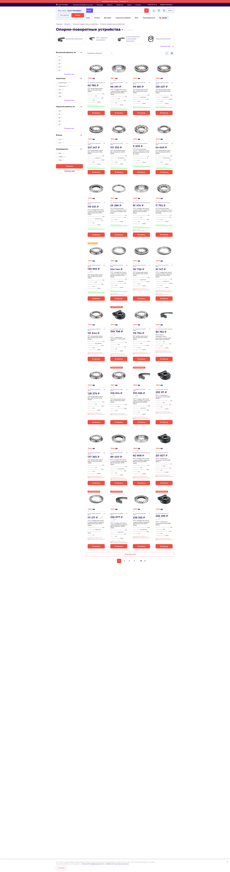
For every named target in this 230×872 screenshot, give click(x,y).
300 (60, 96)
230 (60, 93)
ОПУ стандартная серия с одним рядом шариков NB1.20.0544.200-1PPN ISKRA (118, 92)
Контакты (138, 4)
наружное (62, 86)
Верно (77, 15)
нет (60, 89)
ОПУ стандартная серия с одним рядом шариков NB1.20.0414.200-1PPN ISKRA (141, 211)
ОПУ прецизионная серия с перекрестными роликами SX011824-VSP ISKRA (118, 211)
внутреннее (63, 83)
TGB (60, 160)
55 (59, 70)
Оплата (97, 18)
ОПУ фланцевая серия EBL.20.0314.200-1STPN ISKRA (140, 91)
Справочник (119, 4)
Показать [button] (69, 166)
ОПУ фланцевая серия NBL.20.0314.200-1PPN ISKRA (95, 90)
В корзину (96, 113)
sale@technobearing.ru (166, 4)
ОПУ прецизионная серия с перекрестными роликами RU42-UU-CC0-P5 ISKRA (141, 151)
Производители (149, 18)
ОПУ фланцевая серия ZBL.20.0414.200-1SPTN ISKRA (117, 152)
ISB (60, 153)
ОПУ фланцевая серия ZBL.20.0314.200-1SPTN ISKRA (163, 152)
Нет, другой (64, 15)
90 (59, 121)
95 (59, 124)
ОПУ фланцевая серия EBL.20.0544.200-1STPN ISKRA (163, 91)
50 (59, 67)
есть (60, 139)
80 (59, 118)
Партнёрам (100, 4)
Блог (136, 18)
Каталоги (109, 4)
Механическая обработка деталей (83, 4)
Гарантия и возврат (123, 18)
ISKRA (61, 157)
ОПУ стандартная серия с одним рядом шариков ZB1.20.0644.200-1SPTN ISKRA (96, 212)
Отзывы (87, 18)
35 (59, 63)
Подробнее (122, 1)
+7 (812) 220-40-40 (152, 4)
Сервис (129, 4)
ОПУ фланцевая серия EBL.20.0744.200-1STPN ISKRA (95, 152)
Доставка (107, 18)
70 (59, 114)
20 (59, 60)
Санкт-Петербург (63, 4)
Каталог (88, 10)
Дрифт (164, 18)
